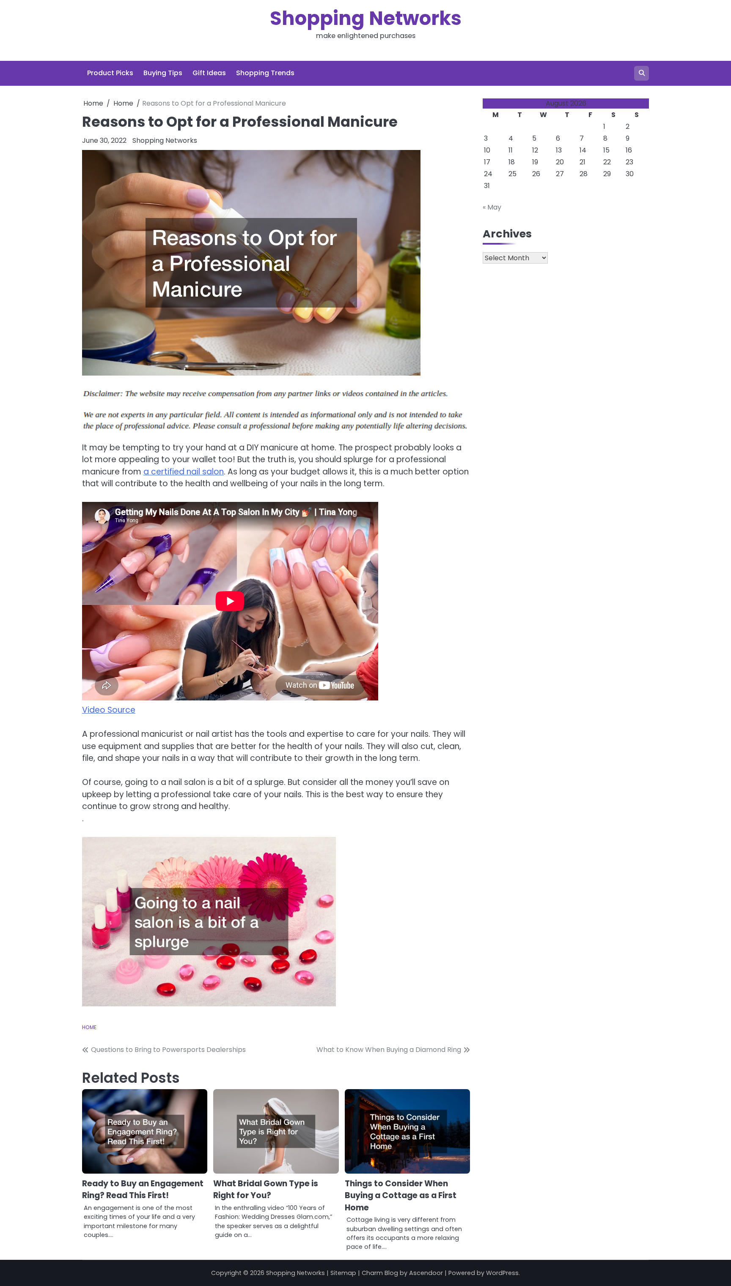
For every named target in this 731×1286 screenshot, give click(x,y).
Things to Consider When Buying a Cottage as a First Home (400, 1195)
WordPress (502, 1273)
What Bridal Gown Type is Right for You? (265, 1190)
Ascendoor (426, 1273)
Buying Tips (162, 73)
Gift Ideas (209, 73)
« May (492, 207)
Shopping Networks (366, 18)
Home (89, 1027)
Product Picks (110, 73)
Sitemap (343, 1273)
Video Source (108, 710)
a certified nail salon (183, 471)
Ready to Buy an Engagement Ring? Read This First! (142, 1190)
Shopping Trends (265, 73)
